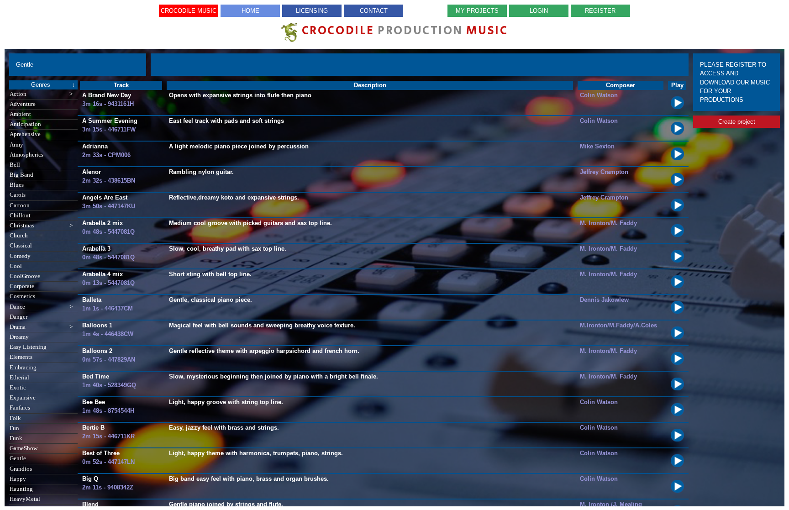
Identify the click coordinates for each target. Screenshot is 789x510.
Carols (18, 195)
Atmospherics (26, 155)
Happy (18, 479)
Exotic (18, 387)
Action (41, 94)
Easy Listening (28, 347)
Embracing (23, 367)
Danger (18, 317)
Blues (17, 185)
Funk (16, 438)
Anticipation (25, 124)
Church (19, 235)
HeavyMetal (25, 499)
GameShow (23, 448)
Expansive (23, 397)
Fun (14, 428)
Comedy (20, 256)
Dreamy (19, 337)
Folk (15, 418)
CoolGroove (25, 276)
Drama (41, 327)
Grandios (21, 469)
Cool (16, 266)
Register (600, 10)
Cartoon (20, 205)
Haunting (21, 489)
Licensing (312, 10)
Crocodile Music (188, 10)
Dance (41, 307)
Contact (374, 10)
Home (250, 10)
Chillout (20, 215)
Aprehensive (25, 134)
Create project (736, 121)
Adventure (23, 104)
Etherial (19, 377)
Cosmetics (22, 296)
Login (539, 10)
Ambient (20, 114)
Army (16, 145)
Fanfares (20, 408)
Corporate (22, 286)
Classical (21, 245)
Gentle (18, 458)
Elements (21, 357)
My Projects (477, 10)
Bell (15, 165)
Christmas (41, 225)
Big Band (21, 175)
